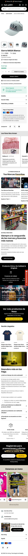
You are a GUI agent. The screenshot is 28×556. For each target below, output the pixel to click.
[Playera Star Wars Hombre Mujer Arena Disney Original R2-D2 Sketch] (20, 335)
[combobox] (14, 9)
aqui (18, 402)
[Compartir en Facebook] (10, 126)
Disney (2, 342)
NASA (6, 53)
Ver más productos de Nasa (14, 319)
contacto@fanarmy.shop (10, 518)
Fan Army (8, 553)
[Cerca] (25, 87)
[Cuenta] (23, 5)
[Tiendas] (20, 5)
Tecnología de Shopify (17, 553)
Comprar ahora (14, 76)
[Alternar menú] (2, 5)
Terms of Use (20, 459)
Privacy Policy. (14, 461)
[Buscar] (25, 9)
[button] (26, 278)
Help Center (23, 400)
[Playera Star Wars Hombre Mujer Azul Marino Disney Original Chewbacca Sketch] (7, 335)
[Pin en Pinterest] (19, 126)
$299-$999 (9, 13)
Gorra (14, 53)
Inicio (2, 13)
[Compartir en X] (14, 126)
